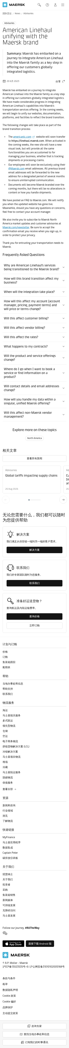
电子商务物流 (10, 741)
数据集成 (8, 847)
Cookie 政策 (9, 995)
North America (34, 438)
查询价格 (34, 616)
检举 (5, 984)
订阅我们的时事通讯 (36, 1042)
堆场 (5, 762)
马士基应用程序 (12, 842)
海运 (5, 710)
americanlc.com (22, 136)
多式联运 (8, 720)
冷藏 (5, 767)
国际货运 (7, 13)
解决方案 (34, 549)
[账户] (55, 5)
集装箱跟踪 (9, 662)
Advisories (28, 13)
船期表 (6, 667)
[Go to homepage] (14, 4)
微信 (5, 933)
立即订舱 (34, 625)
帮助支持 (47, 5)
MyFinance (9, 837)
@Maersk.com (16, 168)
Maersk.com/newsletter (16, 227)
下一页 (63, 500)
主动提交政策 (10, 1013)
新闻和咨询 (9, 805)
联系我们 (34, 583)
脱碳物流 (8, 777)
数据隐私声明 (10, 989)
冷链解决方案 (10, 751)
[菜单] (63, 5)
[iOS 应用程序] (13, 943)
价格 (5, 651)
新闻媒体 (8, 900)
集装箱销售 (9, 894)
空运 (5, 736)
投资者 (6, 884)
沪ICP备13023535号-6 (15, 966)
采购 (5, 889)
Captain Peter (10, 852)
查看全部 (8, 789)
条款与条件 (9, 978)
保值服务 (8, 782)
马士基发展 (9, 915)
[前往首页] (16, 957)
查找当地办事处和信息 (36, 1034)
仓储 (5, 730)
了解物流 (8, 820)
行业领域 (8, 810)
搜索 (39, 5)
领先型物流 (9, 725)
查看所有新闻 (34, 458)
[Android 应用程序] (40, 943)
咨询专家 (36, 1026)
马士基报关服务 (12, 715)
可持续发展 (9, 905)
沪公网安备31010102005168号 (47, 966)
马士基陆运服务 (12, 772)
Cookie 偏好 (9, 1001)
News (17, 13)
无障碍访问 (9, 910)
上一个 (6, 500)
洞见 (5, 815)
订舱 (5, 656)
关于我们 (8, 879)
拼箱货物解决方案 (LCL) (16, 746)
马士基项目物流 (12, 756)
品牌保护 (8, 1007)
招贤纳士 (8, 874)
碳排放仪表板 (10, 857)
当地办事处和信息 (13, 683)
